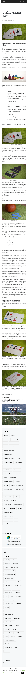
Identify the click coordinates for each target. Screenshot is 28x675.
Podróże (17, 497)
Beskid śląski (7, 439)
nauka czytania (19, 489)
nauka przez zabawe (18, 493)
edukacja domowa (14, 399)
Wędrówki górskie (8, 520)
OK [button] (22, 672)
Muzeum (6, 485)
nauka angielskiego (8, 489)
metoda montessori (13, 400)
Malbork (5, 477)
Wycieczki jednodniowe (9, 512)
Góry (19, 458)
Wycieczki (20, 508)
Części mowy (6, 399)
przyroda (6, 500)
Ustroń (5, 508)
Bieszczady (15, 439)
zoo (16, 520)
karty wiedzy (17, 470)
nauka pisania (7, 493)
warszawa (12, 508)
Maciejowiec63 (19, 473)
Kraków (10, 473)
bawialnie (13, 435)
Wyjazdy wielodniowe (8, 516)
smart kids (13, 500)
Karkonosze (6, 466)
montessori (5, 401)
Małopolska (13, 477)
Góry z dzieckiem (8, 462)
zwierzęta (6, 523)
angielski (6, 435)
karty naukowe (15, 466)
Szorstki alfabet (7, 504)
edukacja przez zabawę (9, 458)
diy (13, 446)
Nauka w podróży (8, 497)
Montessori (6, 397)
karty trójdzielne (7, 470)
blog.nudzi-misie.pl (9, 20)
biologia (5, 443)
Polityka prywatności (15, 672)
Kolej (5, 473)
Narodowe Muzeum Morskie (17, 485)
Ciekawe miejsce (14, 443)
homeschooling (18, 462)
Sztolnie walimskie (18, 504)
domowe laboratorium (9, 450)
